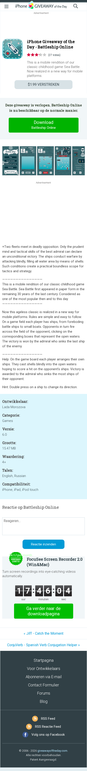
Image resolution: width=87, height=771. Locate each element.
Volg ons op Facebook (48, 735)
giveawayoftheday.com (52, 750)
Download (43, 125)
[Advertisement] (43, 26)
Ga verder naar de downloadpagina (43, 611)
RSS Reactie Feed (48, 727)
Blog (44, 701)
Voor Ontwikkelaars (43, 668)
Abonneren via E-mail (44, 676)
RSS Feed (48, 719)
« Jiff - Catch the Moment (43, 633)
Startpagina (44, 660)
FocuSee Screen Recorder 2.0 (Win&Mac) (55, 561)
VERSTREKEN (43, 84)
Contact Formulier (43, 685)
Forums (43, 693)
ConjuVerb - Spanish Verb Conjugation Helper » (43, 645)
